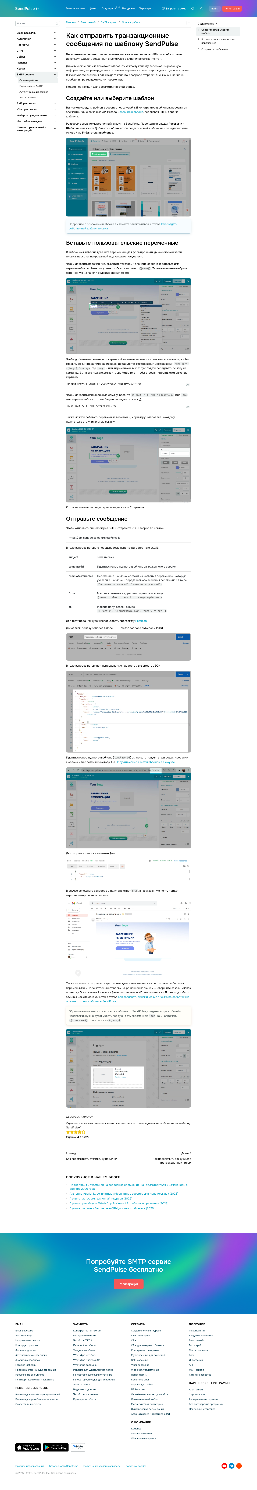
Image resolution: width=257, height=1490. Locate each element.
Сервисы (138, 1324)
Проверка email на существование (35, 1369)
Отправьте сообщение (214, 49)
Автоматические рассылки (31, 1355)
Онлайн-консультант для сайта (149, 1394)
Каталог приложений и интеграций (31, 128)
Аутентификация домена (33, 91)
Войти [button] (214, 8)
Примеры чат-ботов (85, 1399)
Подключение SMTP (31, 86)
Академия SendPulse (201, 1335)
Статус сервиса (198, 1350)
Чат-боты (23, 45)
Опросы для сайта (142, 1384)
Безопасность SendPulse (63, 1466)
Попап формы (139, 1374)
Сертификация (197, 1394)
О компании (141, 1422)
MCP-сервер (196, 1369)
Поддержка (109, 8)
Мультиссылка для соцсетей (148, 1355)
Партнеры (145, 8)
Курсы (21, 68)
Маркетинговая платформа (147, 1404)
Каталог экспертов (200, 1374)
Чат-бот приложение (85, 1394)
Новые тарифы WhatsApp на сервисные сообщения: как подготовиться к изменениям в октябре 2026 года (129, 1187)
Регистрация (232, 8)
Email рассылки (26, 33)
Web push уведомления (32, 115)
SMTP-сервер (23, 1335)
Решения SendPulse (31, 1388)
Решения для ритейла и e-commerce (36, 1399)
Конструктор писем (26, 1345)
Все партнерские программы (206, 1404)
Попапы (22, 62)
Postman (141, 621)
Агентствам (196, 1389)
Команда (136, 1428)
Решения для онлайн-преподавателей (37, 1394)
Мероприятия (197, 1330)
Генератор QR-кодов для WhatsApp (94, 1379)
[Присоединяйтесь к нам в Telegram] (231, 1466)
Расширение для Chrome (29, 1374)
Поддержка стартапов (202, 1409)
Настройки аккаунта (29, 121)
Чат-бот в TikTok (82, 1340)
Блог (191, 1355)
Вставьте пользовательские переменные (217, 41)
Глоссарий (195, 1345)
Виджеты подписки (84, 1389)
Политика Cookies (136, 1466)
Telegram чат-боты (84, 1350)
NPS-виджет (138, 1389)
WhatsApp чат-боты (85, 1355)
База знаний (196, 1340)
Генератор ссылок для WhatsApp (92, 1374)
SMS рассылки (26, 103)
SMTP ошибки (27, 97)
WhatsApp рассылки (85, 1364)
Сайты (21, 56)
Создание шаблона (130, 112)
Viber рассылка (140, 1364)
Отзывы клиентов (141, 1433)
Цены (92, 8)
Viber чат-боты (82, 1384)
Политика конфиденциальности (101, 1466)
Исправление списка (27, 1340)
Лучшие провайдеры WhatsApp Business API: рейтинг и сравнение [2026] (119, 1203)
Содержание (206, 23)
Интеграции (196, 1360)
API (191, 1364)
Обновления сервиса (143, 1438)
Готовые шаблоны (26, 1364)
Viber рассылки (27, 109)
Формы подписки (25, 1350)
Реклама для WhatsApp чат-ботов (93, 1369)
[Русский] (203, 9)
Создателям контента (28, 1404)
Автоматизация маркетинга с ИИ (150, 1413)
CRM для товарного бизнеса (147, 1345)
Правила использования (29, 1466)
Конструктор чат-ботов (87, 1330)
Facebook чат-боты (84, 1345)
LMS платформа (140, 1335)
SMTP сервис (25, 74)
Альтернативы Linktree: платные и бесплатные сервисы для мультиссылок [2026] (124, 1193)
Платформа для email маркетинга (34, 1379)
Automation (24, 39)
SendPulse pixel (140, 1379)
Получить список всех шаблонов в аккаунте (145, 762)
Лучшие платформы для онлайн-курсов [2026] (101, 1198)
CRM (20, 51)
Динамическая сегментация (147, 1409)
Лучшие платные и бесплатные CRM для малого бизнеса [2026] (112, 1208)
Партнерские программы (209, 1383)
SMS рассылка (139, 1360)
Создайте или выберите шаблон (215, 31)
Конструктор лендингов (145, 1350)
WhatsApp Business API (86, 1360)
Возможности (74, 8)
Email (19, 1324)
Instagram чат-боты (84, 1335)
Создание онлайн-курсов (146, 1330)
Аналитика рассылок (27, 1360)
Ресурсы (127, 8)
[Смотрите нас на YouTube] (224, 1466)
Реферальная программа (203, 1399)
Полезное (197, 1324)
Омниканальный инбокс (145, 1399)
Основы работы (28, 80)
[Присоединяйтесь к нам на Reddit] (239, 1466)
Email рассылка (24, 1330)
